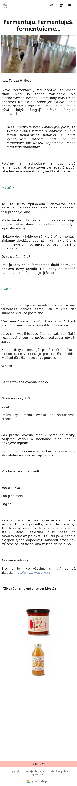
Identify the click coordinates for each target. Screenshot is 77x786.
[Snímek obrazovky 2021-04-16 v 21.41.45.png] (38, 659)
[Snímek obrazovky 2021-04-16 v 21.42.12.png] (38, 622)
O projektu (38, 764)
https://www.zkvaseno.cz (32, 572)
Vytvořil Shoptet (40, 781)
